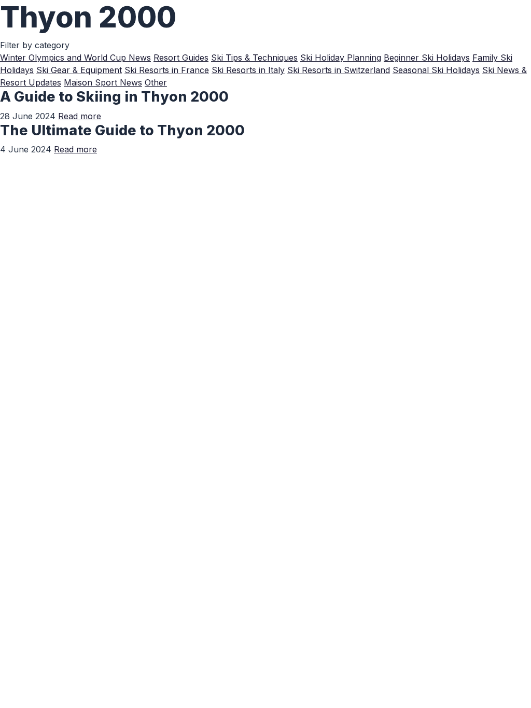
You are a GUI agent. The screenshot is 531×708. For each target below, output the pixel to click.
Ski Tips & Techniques (254, 57)
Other (156, 82)
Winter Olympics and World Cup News (75, 57)
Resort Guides (180, 57)
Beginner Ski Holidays (427, 57)
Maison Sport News (103, 82)
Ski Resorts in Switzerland (338, 70)
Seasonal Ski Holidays (436, 70)
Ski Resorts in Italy (248, 70)
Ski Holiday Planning (340, 57)
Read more (79, 116)
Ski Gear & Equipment (79, 70)
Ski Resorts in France (166, 70)
